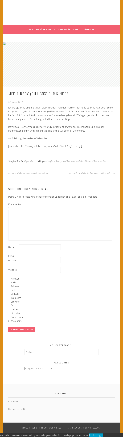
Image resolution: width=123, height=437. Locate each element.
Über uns (89, 29)
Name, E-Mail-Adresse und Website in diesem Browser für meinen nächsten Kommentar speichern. (16, 299)
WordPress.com (92, 428)
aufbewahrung (55, 161)
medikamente (69, 161)
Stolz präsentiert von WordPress (41, 428)
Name (11, 247)
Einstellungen (96, 435)
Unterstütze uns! (68, 29)
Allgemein (28, 161)
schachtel (102, 161)
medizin (79, 161)
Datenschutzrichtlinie (18, 409)
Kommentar (13, 206)
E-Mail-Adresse (12, 258)
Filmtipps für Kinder (40, 29)
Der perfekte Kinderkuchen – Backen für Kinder (90, 173)
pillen (94, 161)
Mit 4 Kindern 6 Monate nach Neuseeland (29, 173)
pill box (87, 161)
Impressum (13, 401)
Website (12, 269)
